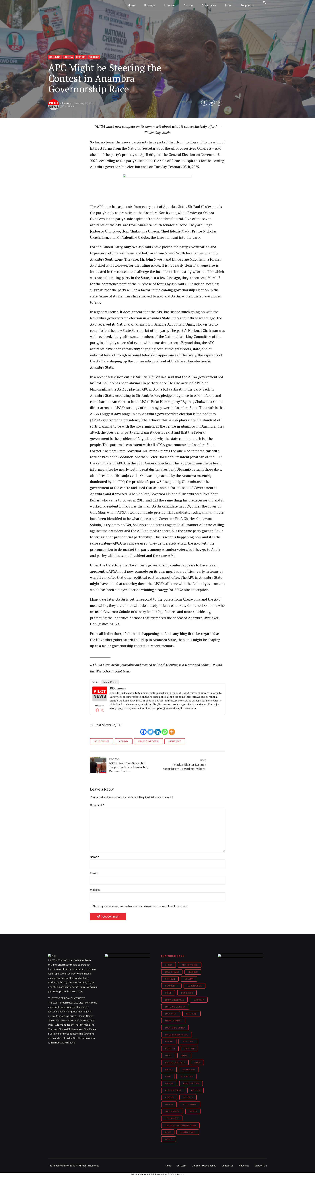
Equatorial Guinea (175, 1028)
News (197, 1063)
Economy (199, 1000)
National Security (175, 1063)
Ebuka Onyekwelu (148, 741)
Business (149, 5)
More (228, 5)
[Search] (264, 2)
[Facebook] (97, 710)
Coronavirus (195, 986)
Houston (170, 1048)
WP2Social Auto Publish (143, 1174)
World (168, 1139)
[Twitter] (102, 710)
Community (171, 986)
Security (188, 1097)
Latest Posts (109, 682)
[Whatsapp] (165, 732)
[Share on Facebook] (204, 103)
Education (170, 1014)
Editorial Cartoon (175, 1007)
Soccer (169, 1104)
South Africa (172, 1111)
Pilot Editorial (173, 1090)
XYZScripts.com (176, 1174)
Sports (193, 1111)
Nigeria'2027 (189, 1069)
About (95, 682)
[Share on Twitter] (212, 103)
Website (95, 889)
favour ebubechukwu (176, 1035)
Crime (168, 993)
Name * (94, 857)
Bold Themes (101, 741)
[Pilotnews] (99, 700)
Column (123, 741)
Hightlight (175, 741)
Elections (191, 1014)
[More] (172, 732)
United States (187, 1132)
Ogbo (168, 1076)
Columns (54, 57)
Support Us (247, 5)
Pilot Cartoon (191, 1083)
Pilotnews (65, 103)
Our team (181, 1165)
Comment (97, 805)
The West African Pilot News (180, 1125)
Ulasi (168, 1132)
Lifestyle (169, 5)
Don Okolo (187, 993)
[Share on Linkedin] (219, 103)
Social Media (190, 1104)
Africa (168, 965)
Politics (94, 57)
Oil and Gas (186, 1076)
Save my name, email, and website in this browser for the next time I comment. (140, 906)
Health (169, 1042)
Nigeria (68, 57)
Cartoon (170, 979)
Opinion (188, 5)
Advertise (244, 1165)
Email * (94, 873)
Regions (169, 1097)
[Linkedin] (157, 732)
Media (184, 1055)
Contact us (227, 1165)
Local (168, 1055)
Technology (172, 1118)
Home (131, 5)
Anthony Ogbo (190, 965)
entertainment (173, 1021)
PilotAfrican (68, 106)
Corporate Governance (204, 1165)
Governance (209, 5)
